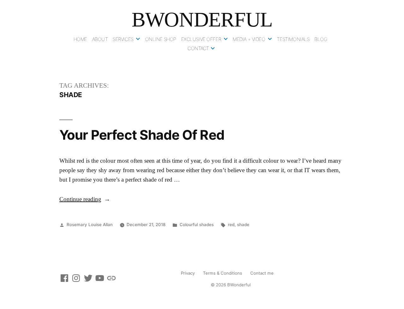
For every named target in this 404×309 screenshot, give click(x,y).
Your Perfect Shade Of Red (141, 135)
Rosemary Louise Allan (90, 224)
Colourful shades (197, 224)
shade (243, 224)
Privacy (188, 273)
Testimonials (293, 39)
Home (80, 39)
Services (123, 39)
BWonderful (202, 19)
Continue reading (84, 199)
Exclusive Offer (201, 39)
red (231, 224)
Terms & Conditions (222, 273)
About (100, 39)
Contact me (262, 273)
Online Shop (160, 39)
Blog (320, 39)
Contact (198, 48)
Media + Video (249, 39)
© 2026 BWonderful (231, 284)
